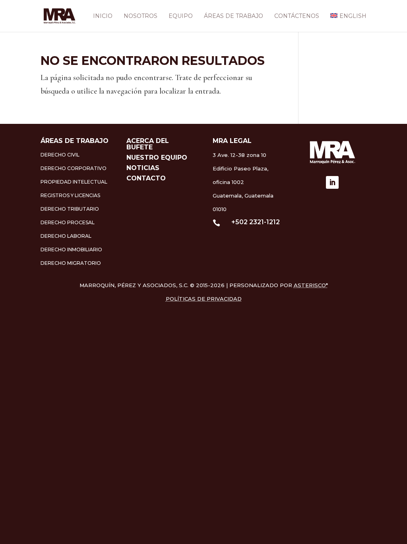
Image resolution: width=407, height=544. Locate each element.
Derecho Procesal (68, 222)
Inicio (102, 16)
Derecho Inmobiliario (71, 249)
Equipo (181, 16)
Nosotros (140, 16)
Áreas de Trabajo (233, 16)
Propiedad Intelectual (74, 182)
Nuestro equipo (156, 157)
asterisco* (311, 285)
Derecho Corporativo (74, 168)
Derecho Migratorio (71, 263)
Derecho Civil (60, 155)
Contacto (146, 178)
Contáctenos (296, 16)
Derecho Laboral (66, 236)
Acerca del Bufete (147, 144)
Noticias (142, 168)
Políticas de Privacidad (204, 298)
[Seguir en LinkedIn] (332, 182)
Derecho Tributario (70, 209)
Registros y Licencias (70, 195)
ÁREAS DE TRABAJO (75, 141)
